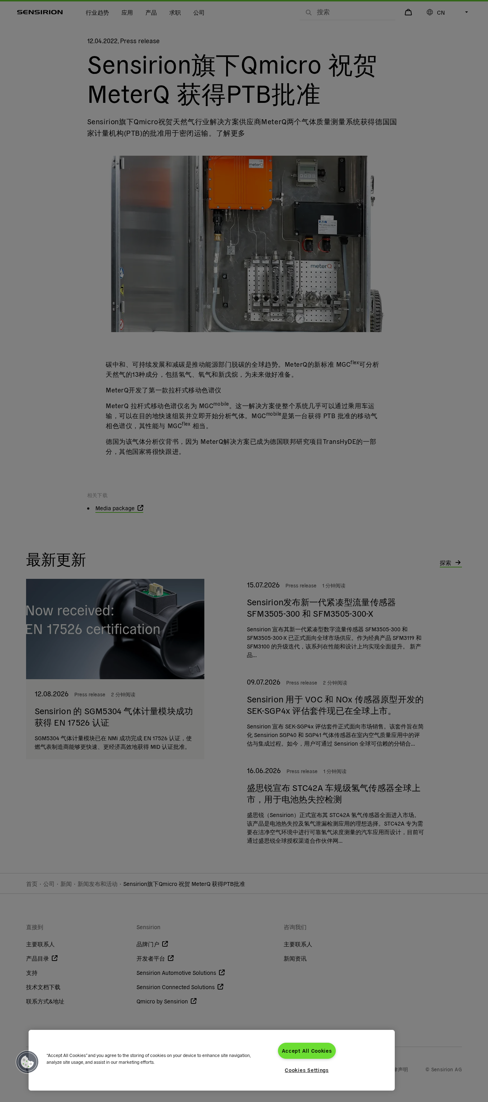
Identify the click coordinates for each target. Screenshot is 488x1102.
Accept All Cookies (307, 1050)
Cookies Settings (307, 1070)
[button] (27, 1062)
